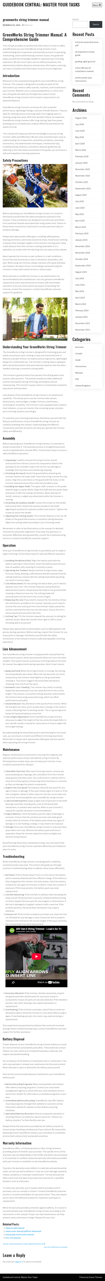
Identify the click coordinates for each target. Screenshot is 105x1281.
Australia (79, 347)
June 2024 (80, 284)
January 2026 (81, 162)
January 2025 (81, 239)
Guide (78, 359)
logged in (18, 1261)
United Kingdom (83, 385)
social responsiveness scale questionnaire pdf (24, 1243)
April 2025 (80, 220)
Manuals (29, 25)
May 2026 (79, 137)
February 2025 (81, 233)
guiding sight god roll (85, 61)
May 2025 (79, 214)
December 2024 (82, 246)
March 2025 (80, 227)
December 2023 (82, 323)
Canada (78, 353)
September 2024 (83, 265)
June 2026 (80, 130)
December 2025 (82, 169)
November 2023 (82, 329)
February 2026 (81, 156)
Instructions (80, 366)
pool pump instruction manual (19, 1234)
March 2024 (80, 304)
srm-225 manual (13, 1237)
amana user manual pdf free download (23, 1231)
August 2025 (81, 195)
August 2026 (81, 117)
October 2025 (81, 182)
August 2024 (81, 272)
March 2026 (80, 150)
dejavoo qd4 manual (14, 1228)
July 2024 (79, 278)
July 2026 (79, 124)
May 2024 (79, 291)
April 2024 (80, 297)
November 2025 (82, 175)
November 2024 (82, 252)
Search (75, 19)
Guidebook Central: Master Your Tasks (41, 4)
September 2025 (83, 188)
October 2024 (81, 259)
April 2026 (80, 143)
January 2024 (81, 316)
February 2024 (81, 310)
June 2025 (80, 207)
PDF (77, 379)
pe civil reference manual (55, 1247)
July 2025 (79, 201)
